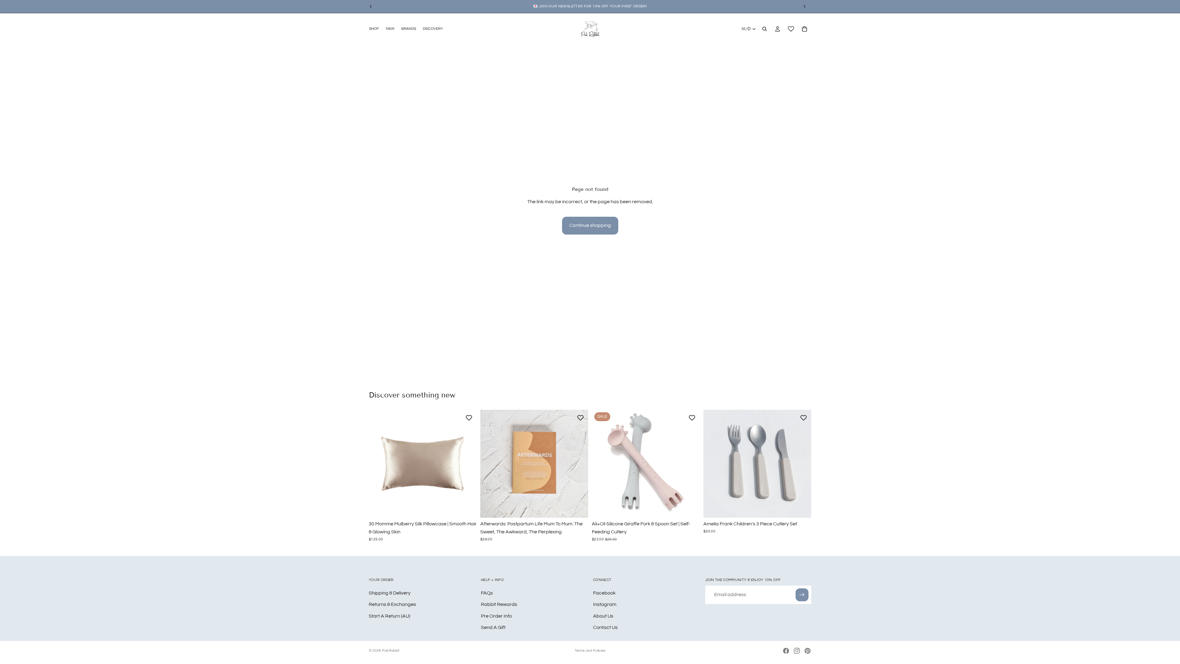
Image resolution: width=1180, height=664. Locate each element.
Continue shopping (590, 225)
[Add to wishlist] (469, 417)
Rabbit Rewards (499, 604)
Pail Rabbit (390, 651)
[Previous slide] (378, 464)
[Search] (764, 29)
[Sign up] (802, 594)
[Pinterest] (807, 650)
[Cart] (804, 29)
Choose (472, 508)
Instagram (604, 604)
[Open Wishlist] (791, 29)
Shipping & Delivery (390, 592)
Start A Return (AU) (389, 616)
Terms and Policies (590, 651)
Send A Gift (493, 627)
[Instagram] (796, 650)
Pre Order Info (496, 616)
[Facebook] (786, 650)
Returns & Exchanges (392, 604)
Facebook (604, 592)
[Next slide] (467, 464)
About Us (603, 616)
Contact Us (605, 627)
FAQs (487, 592)
